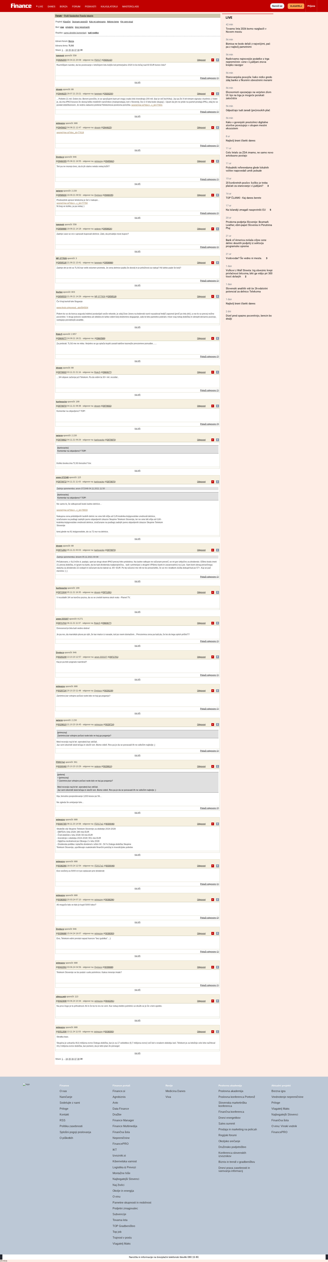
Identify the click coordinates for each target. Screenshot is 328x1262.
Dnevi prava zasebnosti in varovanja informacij (234, 1169)
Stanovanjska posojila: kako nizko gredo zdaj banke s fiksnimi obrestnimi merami (249, 79)
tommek (60, 55)
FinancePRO (120, 1143)
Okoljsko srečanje (229, 1141)
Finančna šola (121, 1132)
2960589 (100, 338)
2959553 (62, 296)
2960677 (62, 338)
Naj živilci (118, 1185)
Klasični (67, 22)
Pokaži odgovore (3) (209, 424)
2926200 (62, 60)
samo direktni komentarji (75, 33)
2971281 (62, 550)
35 (70, 50)
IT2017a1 (60, 762)
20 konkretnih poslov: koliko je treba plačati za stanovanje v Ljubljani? (247, 184)
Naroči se (277, 6)
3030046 (62, 766)
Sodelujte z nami (70, 1102)
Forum (76, 6)
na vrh (137, 82)
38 (78, 50)
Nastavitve (74, 16)
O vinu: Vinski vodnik (284, 1126)
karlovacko (61, 401)
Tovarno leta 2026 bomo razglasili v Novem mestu (246, 30)
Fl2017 (97, 60)
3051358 (62, 1031)
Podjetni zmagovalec (125, 1208)
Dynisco (60, 157)
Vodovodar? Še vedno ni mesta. (244, 258)
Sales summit (226, 1123)
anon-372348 (62, 477)
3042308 (62, 1001)
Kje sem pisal (126, 22)
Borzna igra (278, 1091)
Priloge (64, 1108)
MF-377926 (61, 258)
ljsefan (59, 292)
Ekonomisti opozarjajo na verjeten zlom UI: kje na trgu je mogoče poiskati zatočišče (248, 95)
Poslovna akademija (230, 1091)
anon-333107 (62, 619)
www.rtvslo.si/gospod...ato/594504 (72, 307)
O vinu (116, 1196)
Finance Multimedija (125, 1126)
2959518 (62, 262)
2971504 (62, 592)
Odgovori (201, 60)
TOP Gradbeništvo (124, 1226)
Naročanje (66, 1096)
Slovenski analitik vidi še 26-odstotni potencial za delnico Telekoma (247, 290)
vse (62, 27)
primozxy (60, 123)
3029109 (62, 657)
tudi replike (93, 33)
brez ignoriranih (82, 27)
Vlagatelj (296, 6)
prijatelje (69, 27)
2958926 (62, 195)
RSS (62, 1120)
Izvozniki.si (119, 1155)
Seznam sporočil (80, 22)
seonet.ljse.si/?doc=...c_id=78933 (72, 510)
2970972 (62, 482)
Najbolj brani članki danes (240, 140)
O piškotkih (66, 1137)
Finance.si (119, 1091)
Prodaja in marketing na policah (237, 1129)
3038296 (62, 866)
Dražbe (117, 1114)
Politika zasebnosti (71, 1126)
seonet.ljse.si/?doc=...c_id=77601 (146, 105)
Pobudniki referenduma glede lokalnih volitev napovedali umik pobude (247, 169)
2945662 (62, 127)
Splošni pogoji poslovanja (75, 1132)
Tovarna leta (120, 1220)
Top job (117, 1231)
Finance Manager (123, 1120)
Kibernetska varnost (125, 1161)
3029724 (62, 690)
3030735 (62, 824)
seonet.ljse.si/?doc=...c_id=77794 (72, 203)
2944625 (62, 94)
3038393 (62, 899)
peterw (59, 191)
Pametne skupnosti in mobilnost (132, 1202)
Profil (66, 16)
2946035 (62, 161)
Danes (51, 6)
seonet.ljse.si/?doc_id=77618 (70, 132)
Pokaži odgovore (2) (209, 356)
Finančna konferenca (231, 1111)
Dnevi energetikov (229, 1117)
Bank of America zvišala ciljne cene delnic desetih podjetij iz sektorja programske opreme (246, 243)
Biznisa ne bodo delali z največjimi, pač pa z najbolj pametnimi (248, 45)
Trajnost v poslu (122, 1237)
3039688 (62, 933)
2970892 (62, 440)
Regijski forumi (227, 1135)
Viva (168, 1096)
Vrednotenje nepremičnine (287, 1096)
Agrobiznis (119, 1096)
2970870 (62, 406)
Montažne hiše (121, 1173)
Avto (115, 1102)
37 (75, 50)
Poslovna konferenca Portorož (236, 1096)
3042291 (62, 967)
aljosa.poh (61, 996)
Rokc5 (59, 334)
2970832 (62, 372)
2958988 (62, 229)
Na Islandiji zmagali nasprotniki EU (246, 209)
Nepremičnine (121, 1137)
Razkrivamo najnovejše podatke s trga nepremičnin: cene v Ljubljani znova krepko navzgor (247, 62)
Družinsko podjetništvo (232, 1147)
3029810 (62, 724)
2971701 (62, 623)
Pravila (83, 16)
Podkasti (90, 6)
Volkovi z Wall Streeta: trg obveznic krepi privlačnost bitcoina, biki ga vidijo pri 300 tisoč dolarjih (249, 273)
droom (59, 89)
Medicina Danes (175, 1091)
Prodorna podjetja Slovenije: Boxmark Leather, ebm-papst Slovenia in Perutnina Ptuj (249, 225)
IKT (115, 1149)
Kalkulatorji (109, 6)
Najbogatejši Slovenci (126, 1179)
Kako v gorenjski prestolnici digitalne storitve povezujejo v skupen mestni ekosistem (247, 125)
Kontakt (64, 1114)
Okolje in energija (123, 1190)
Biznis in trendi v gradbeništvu (236, 1161)
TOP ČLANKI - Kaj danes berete (243, 197)
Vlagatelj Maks (122, 1243)
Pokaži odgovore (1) (209, 78)
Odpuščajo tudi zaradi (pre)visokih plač (248, 110)
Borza (63, 6)
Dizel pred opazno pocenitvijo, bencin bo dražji (249, 317)
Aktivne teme (113, 22)
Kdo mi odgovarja (97, 22)
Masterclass (130, 6)
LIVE (40, 6)
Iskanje (90, 16)
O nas (63, 1091)
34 (67, 50)
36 (72, 50)
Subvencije (119, 1214)
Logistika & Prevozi (124, 1167)
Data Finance (121, 1108)
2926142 (107, 60)
